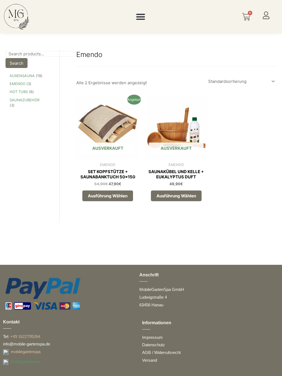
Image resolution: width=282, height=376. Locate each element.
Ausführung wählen (108, 195)
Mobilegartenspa (25, 361)
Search (16, 63)
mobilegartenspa (25, 351)
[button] (140, 16)
